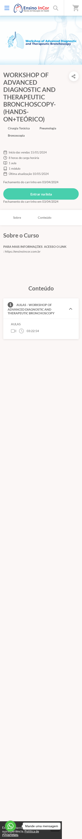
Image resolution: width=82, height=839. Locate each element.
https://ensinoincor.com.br (22, 251)
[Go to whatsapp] (10, 826)
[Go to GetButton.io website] (10, 834)
